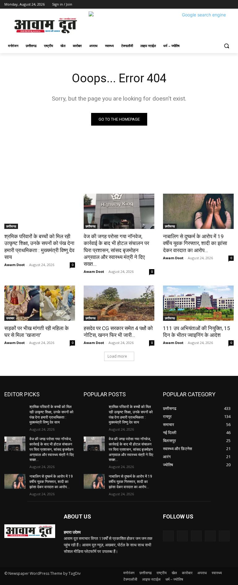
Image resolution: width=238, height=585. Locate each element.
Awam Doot (14, 264)
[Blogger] (168, 536)
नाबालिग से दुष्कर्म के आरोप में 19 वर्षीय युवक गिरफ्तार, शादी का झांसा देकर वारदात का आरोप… (195, 243)
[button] (226, 46)
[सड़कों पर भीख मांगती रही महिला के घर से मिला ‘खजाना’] (39, 303)
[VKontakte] (224, 536)
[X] (213, 4)
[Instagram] (204, 4)
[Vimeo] (221, 4)
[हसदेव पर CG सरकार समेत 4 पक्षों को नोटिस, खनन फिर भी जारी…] (119, 303)
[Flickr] (196, 536)
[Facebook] (195, 4)
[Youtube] (230, 4)
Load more (117, 356)
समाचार (10, 318)
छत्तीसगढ (11, 226)
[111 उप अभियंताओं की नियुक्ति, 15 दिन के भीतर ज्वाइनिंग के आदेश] (198, 303)
